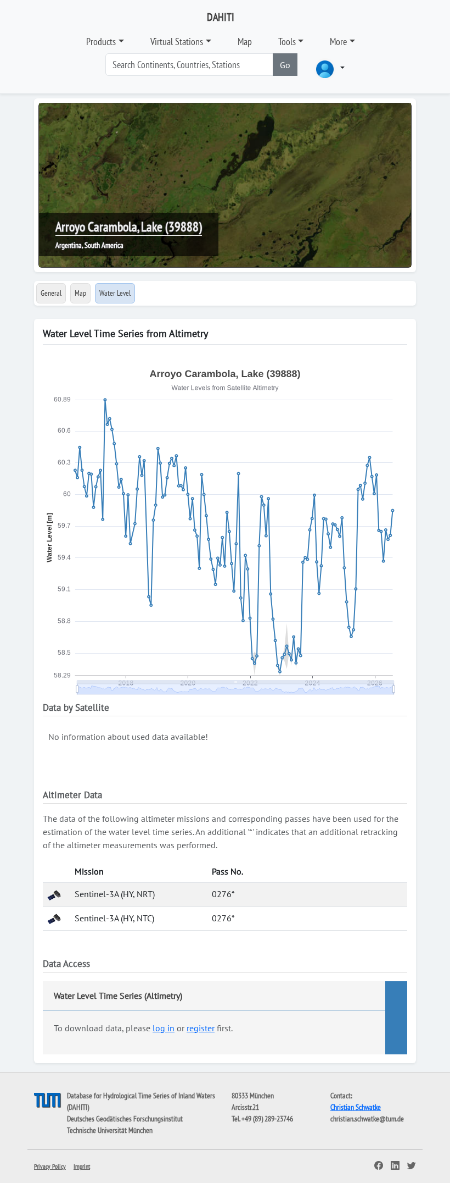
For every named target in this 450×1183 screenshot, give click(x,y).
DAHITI (220, 17)
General (51, 293)
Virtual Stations (176, 41)
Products (101, 41)
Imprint (82, 1166)
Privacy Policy (50, 1166)
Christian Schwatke (355, 1107)
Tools (287, 41)
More (338, 41)
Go (285, 64)
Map (245, 41)
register (201, 1027)
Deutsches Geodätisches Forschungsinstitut (125, 1119)
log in (164, 1027)
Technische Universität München (110, 1130)
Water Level (115, 293)
